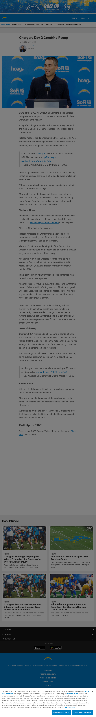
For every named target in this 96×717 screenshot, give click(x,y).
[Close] (92, 691)
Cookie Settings (69, 707)
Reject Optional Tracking (82, 712)
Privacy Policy (72, 694)
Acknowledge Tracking (61, 712)
